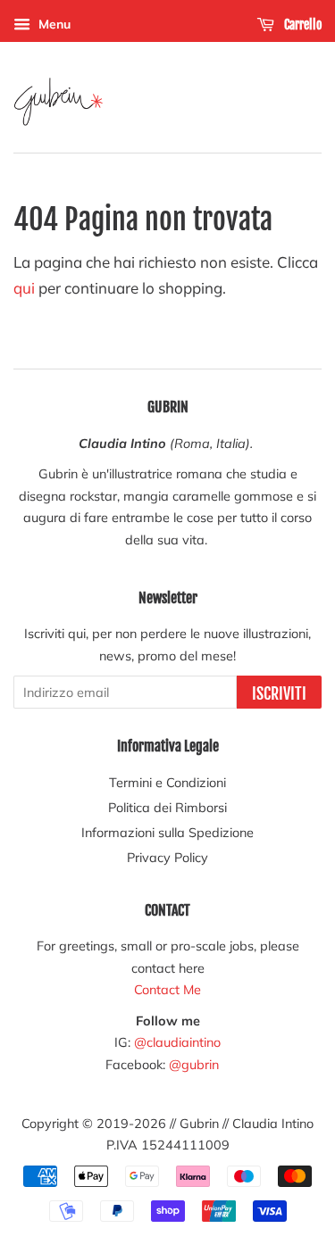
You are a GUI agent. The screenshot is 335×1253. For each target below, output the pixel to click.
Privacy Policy (167, 857)
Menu (53, 24)
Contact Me (167, 989)
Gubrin (199, 1123)
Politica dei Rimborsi (167, 807)
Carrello (301, 24)
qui (24, 287)
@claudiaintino (177, 1041)
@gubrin (195, 1064)
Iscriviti (279, 693)
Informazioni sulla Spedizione (167, 832)
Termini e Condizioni (167, 782)
